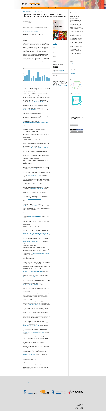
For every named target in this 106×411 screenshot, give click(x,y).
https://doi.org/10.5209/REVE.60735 (29, 109)
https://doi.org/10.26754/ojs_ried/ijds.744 (32, 31)
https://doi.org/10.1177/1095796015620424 (30, 211)
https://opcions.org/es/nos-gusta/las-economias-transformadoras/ (34, 276)
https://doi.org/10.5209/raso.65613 (34, 199)
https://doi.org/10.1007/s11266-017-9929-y (36, 101)
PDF (55, 43)
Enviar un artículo (74, 124)
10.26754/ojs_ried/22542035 (29, 382)
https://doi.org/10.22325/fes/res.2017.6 (35, 222)
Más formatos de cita (57, 87)
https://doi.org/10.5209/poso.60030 (34, 304)
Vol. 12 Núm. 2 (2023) (33, 11)
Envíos (39, 7)
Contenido (33, 7)
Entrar (84, 0)
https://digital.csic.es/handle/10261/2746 (35, 216)
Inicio (22, 7)
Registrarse (80, 0)
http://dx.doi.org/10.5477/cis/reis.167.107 (39, 297)
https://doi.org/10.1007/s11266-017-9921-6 (41, 253)
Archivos (27, 11)
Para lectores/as (72, 71)
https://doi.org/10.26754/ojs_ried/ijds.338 (30, 360)
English (71, 63)
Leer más (72, 56)
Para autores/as (72, 73)
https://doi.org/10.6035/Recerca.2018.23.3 (30, 284)
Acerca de (27, 7)
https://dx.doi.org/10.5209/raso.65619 (29, 354)
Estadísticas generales (52, 7)
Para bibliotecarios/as (73, 75)
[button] (73, 129)
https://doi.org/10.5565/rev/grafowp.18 (30, 241)
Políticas (44, 7)
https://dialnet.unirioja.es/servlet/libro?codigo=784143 (33, 271)
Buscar (82, 7)
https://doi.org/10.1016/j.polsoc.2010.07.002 (36, 168)
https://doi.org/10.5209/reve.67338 (33, 175)
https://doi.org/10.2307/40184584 (37, 188)
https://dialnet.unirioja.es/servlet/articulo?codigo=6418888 (33, 332)
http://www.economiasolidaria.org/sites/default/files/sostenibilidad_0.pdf (36, 147)
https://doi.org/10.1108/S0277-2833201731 (30, 205)
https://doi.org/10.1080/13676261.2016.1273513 (31, 325)
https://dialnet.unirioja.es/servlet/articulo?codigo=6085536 (33, 135)
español (71, 65)
